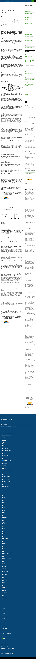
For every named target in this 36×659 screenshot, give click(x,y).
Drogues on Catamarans (28, 32)
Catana (4, 497)
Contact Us (27, 97)
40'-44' (3, 610)
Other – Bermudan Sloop (6, 556)
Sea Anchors (27, 17)
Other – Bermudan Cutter (7, 553)
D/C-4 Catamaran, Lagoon (11, 651)
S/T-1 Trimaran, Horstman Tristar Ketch (12, 650)
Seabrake (4, 465)
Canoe (4, 528)
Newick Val (4, 590)
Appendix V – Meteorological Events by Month (29, 80)
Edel (3, 502)
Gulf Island (4, 536)
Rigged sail (4, 458)
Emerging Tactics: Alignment (29, 15)
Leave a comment (9, 209)
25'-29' (3, 605)
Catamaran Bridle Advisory (29, 56)
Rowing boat (5, 566)
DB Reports (27, 31)
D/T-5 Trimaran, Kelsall (10, 208)
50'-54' (3, 613)
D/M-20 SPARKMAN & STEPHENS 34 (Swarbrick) (8, 426)
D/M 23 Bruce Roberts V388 (5, 421)
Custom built (5, 580)
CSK (3, 500)
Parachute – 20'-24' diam (6, 479)
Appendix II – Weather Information (28, 71)
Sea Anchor (4, 471)
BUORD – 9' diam (5, 445)
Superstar (4, 568)
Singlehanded (4, 437)
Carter (4, 530)
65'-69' (3, 618)
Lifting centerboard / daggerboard (7, 633)
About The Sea (30, 101)
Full (3, 630)
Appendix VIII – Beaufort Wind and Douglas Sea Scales (29, 87)
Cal (3, 525)
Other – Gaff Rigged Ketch (7, 558)
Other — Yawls (5, 561)
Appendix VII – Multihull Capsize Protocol (29, 85)
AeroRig (4, 523)
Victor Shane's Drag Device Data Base (8, 1)
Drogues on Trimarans (5, 206)
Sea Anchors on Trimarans (29, 47)
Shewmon (4, 468)
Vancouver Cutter (5, 571)
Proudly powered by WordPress (5, 657)
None (3, 635)
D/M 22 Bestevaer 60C (4, 422)
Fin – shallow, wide (5, 626)
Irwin (4, 541)
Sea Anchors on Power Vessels (29, 42)
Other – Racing (5, 592)
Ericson (4, 535)
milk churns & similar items (7, 450)
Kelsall (4, 507)
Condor (4, 577)
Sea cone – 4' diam (5, 463)
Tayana (4, 569)
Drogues (26, 19)
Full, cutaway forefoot (5, 631)
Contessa (4, 531)
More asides (27, 410)
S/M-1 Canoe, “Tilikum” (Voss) (10, 11)
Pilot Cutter (5, 563)
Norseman (4, 551)
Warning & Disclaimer (28, 23)
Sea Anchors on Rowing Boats (29, 44)
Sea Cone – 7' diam (6, 486)
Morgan (4, 548)
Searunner (4, 515)
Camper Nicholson (6, 526)
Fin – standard (4, 628)
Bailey (4, 494)
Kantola (4, 585)
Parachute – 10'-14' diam (6, 476)
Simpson (4, 598)
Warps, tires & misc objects (7, 470)
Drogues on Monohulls (28, 34)
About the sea (27, 183)
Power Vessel (4, 573)
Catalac (4, 495)
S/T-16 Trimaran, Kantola (10, 646)
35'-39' (3, 608)
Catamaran (4, 492)
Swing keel (4, 636)
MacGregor (4, 510)
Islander (4, 543)
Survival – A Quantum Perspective (28, 14)
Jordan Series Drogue (6, 448)
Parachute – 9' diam (6, 455)
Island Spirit (5, 505)
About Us (26, 94)
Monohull (3, 522)
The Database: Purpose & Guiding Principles (29, 21)
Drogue (3, 442)
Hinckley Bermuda (5, 538)
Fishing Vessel (5, 574)
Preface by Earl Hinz (28, 11)
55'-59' (3, 615)
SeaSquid (4, 466)
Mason (4, 546)
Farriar (4, 582)
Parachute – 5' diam (6, 453)
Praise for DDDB (30, 189)
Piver (4, 593)
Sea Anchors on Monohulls (29, 40)
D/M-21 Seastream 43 (4, 424)
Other (4, 512)
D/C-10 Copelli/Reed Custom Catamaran (7, 419)
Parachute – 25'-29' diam (6, 481)
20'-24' (3, 603)
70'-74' (3, 620)
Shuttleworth (5, 517)
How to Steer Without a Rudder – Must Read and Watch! (30, 61)
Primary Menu (35, 1)
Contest (4, 533)
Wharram (4, 520)
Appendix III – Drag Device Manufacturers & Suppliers (29, 74)
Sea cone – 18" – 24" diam (7, 460)
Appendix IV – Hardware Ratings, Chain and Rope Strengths (29, 76)
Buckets (4, 443)
